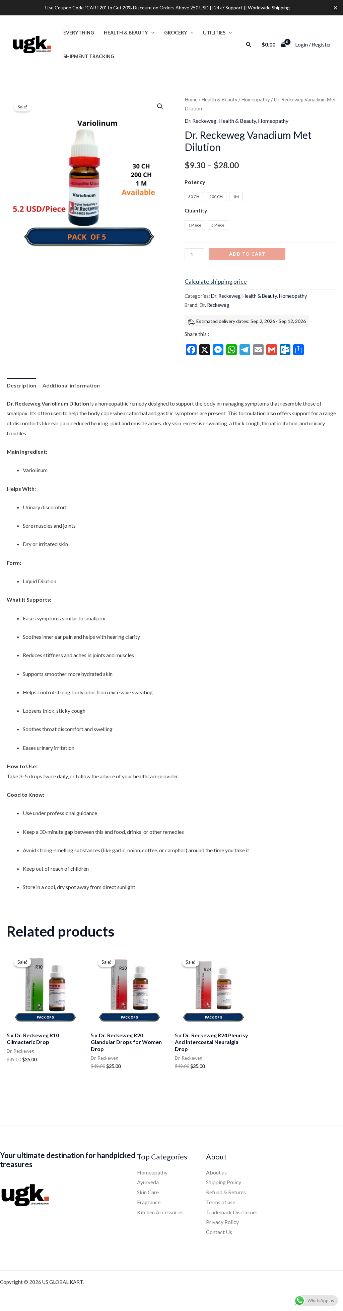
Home (191, 99)
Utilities (214, 32)
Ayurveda (148, 1182)
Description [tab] (21, 385)
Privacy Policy (222, 1222)
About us (216, 1172)
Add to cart (247, 254)
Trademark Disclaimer (232, 1212)
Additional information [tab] (71, 385)
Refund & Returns (226, 1192)
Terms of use (220, 1202)
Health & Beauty (126, 32)
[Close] (335, 8)
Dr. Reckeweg (200, 120)
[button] (151, 32)
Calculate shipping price (216, 281)
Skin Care (148, 1192)
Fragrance (148, 1202)
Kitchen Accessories (160, 1212)
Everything (78, 32)
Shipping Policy (223, 1182)
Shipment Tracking (88, 56)
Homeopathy (255, 99)
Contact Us (219, 1232)
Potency (195, 182)
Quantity (196, 210)
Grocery (175, 32)
